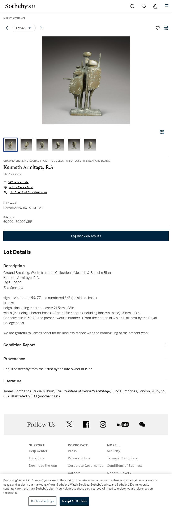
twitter (69, 424)
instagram (103, 424)
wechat (142, 424)
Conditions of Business (125, 466)
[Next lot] (41, 28)
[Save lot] (157, 28)
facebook (86, 424)
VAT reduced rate (18, 182)
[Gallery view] (162, 132)
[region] (86, 491)
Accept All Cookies (74, 501)
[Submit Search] (132, 6)
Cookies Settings (42, 501)
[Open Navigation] (166, 6)
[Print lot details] (166, 28)
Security (113, 451)
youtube (123, 424)
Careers (74, 473)
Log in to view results (86, 236)
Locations (36, 458)
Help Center (38, 451)
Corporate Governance (85, 466)
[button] (86, 80)
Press (72, 451)
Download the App (43, 466)
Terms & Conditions (122, 458)
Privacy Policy (79, 458)
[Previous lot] (7, 28)
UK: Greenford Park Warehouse (28, 192)
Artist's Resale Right (21, 187)
